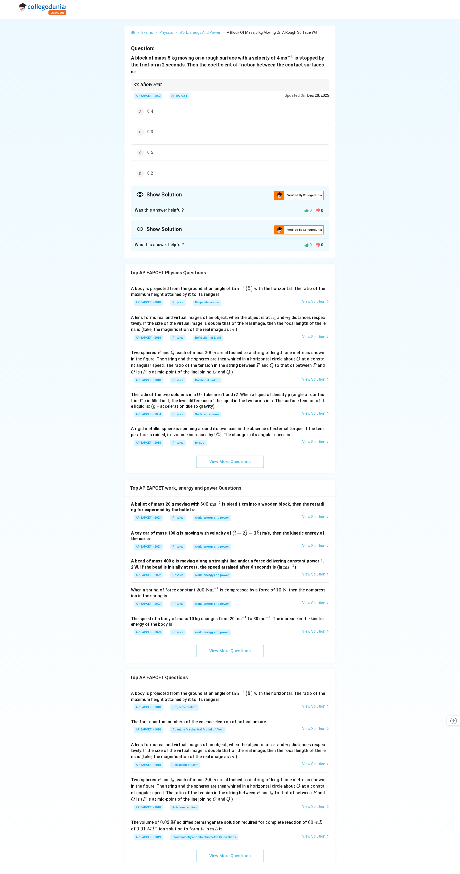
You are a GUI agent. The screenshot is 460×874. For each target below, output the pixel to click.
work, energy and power (212, 517)
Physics (177, 302)
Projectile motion (207, 302)
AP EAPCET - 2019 (148, 837)
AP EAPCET (179, 96)
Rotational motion (207, 380)
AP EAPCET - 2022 (148, 575)
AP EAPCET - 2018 (148, 302)
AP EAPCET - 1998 (148, 729)
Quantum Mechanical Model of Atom (197, 729)
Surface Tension (207, 414)
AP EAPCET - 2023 (148, 96)
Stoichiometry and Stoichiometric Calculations (204, 837)
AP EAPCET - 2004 (148, 414)
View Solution (313, 301)
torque (199, 442)
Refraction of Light (208, 337)
